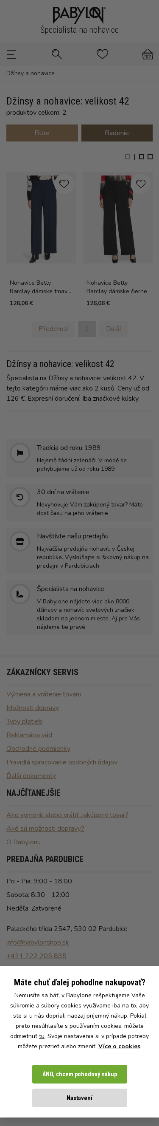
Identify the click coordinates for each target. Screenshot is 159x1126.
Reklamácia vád (29, 735)
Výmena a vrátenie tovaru (43, 694)
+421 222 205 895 (36, 956)
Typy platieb (24, 721)
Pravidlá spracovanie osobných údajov (61, 762)
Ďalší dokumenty (31, 776)
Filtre (42, 133)
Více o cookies (119, 1046)
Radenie (117, 133)
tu (42, 1036)
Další (113, 329)
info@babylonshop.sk (37, 942)
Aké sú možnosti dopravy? (45, 828)
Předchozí (53, 329)
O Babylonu (23, 842)
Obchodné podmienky (38, 748)
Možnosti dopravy (32, 708)
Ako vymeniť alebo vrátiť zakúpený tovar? (67, 815)
